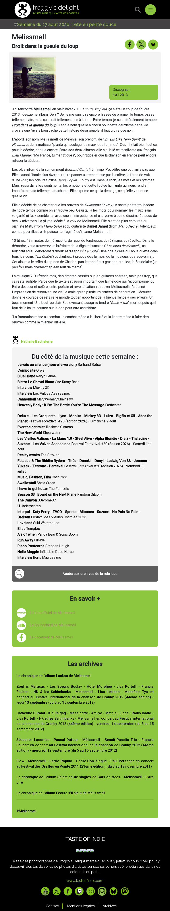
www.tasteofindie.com (85, 881)
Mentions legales (81, 906)
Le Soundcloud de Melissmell (53, 625)
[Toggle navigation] (150, 9)
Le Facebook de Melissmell (51, 637)
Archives (110, 906)
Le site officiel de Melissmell (52, 613)
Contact (52, 906)
